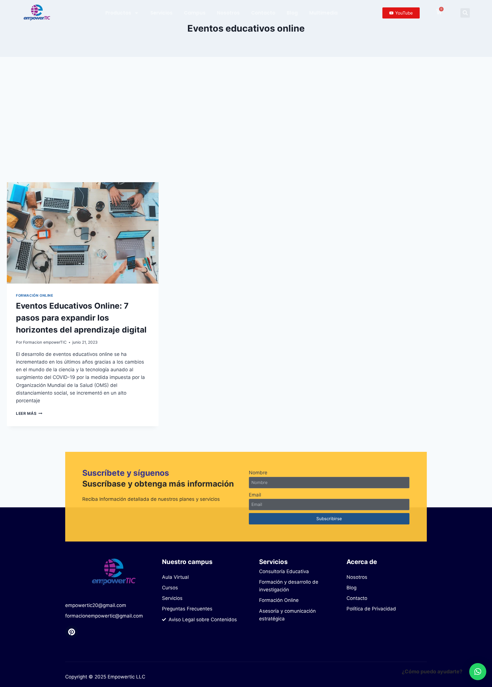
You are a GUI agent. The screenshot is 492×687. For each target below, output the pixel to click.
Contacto (263, 12)
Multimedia (323, 12)
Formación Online (34, 295)
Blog (292, 12)
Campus (195, 12)
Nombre (258, 472)
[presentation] (83, 233)
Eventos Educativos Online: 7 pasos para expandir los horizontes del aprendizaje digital (81, 318)
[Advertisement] (246, 119)
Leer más (29, 413)
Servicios (161, 12)
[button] (465, 13)
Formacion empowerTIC (45, 342)
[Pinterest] (71, 632)
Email (255, 495)
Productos (118, 12)
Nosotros (228, 12)
